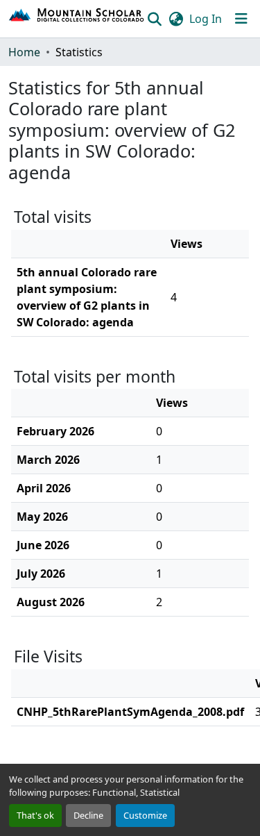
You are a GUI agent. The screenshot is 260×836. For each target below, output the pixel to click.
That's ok (35, 815)
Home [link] (24, 52)
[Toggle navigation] (241, 19)
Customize (145, 815)
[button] (77, 19)
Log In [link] (205, 18)
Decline (88, 815)
